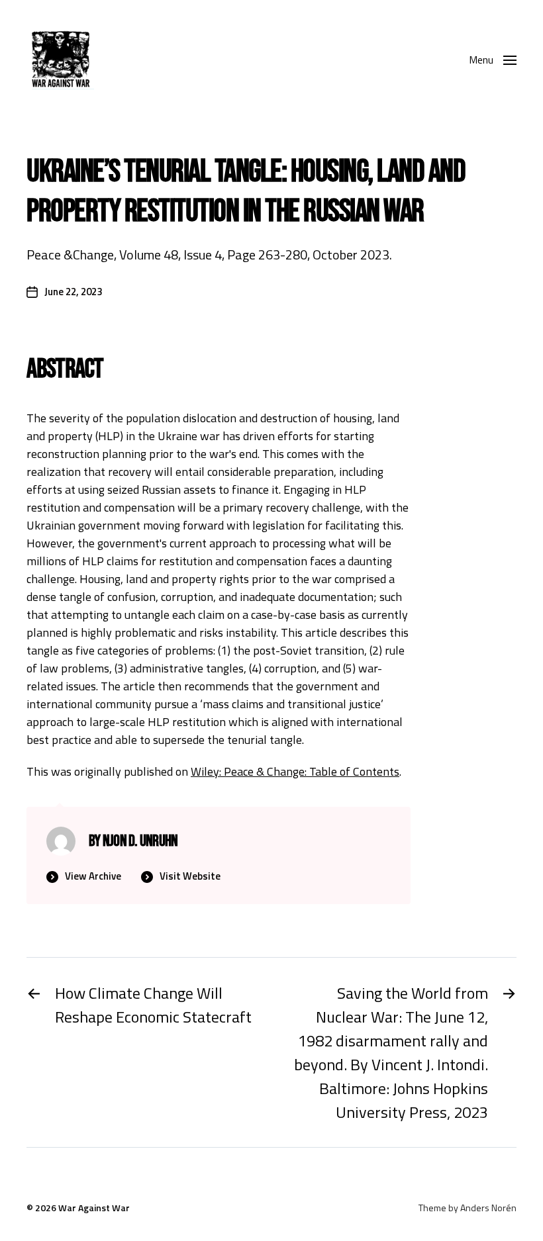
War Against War (94, 1208)
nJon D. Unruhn (140, 840)
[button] (492, 59)
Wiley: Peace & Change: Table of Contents (295, 771)
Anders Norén (488, 1208)
